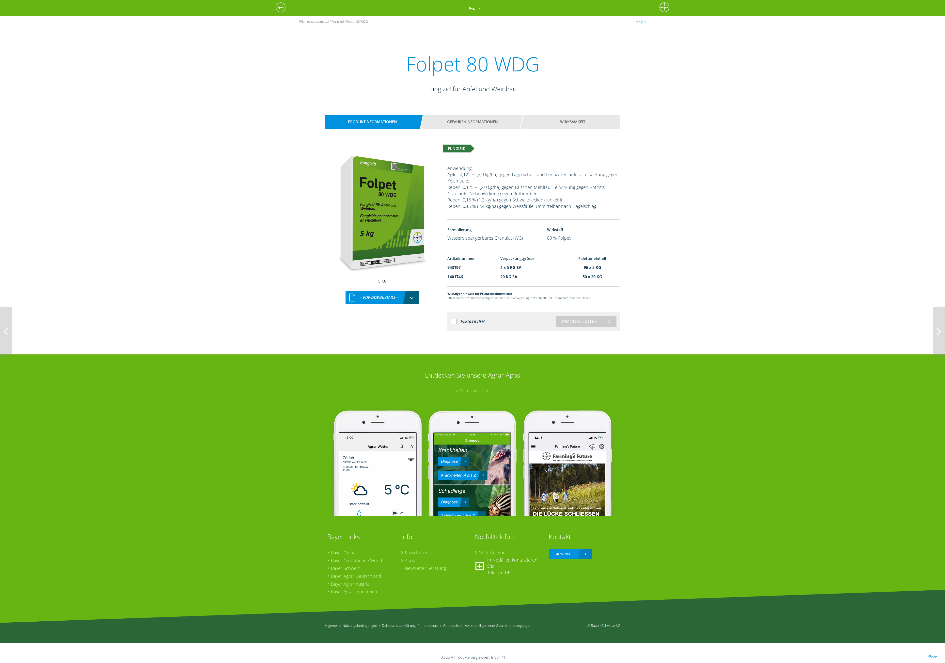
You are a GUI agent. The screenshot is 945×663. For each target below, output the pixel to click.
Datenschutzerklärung (399, 625)
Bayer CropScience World (356, 561)
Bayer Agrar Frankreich (354, 592)
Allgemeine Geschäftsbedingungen (504, 625)
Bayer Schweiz (345, 568)
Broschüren (416, 553)
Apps (410, 561)
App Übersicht (474, 390)
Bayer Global (344, 553)
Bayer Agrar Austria (350, 584)
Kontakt (563, 553)
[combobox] (382, 297)
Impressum (429, 625)
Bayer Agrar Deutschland (356, 576)
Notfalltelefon (492, 553)
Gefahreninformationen (472, 121)
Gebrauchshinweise (458, 625)
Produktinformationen (372, 121)
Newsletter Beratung (425, 568)
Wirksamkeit (572, 121)
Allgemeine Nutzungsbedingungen (351, 625)
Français (640, 22)
